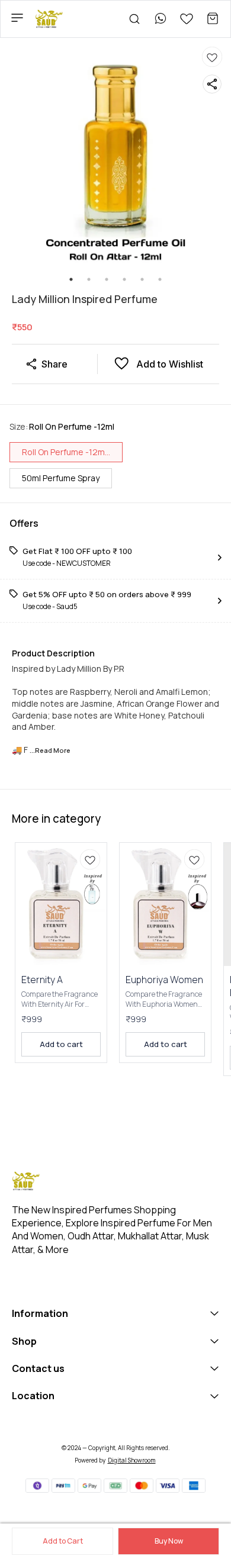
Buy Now (169, 1541)
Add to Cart (63, 1541)
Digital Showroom (132, 1460)
